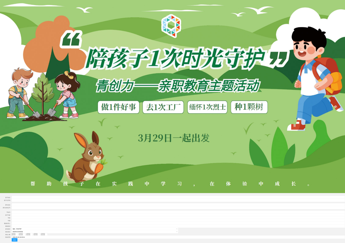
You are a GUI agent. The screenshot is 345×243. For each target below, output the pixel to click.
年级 (9, 220)
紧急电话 (7, 226)
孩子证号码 (7, 200)
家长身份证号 (6, 208)
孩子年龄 (7, 215)
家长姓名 (7, 205)
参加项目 (7, 229)
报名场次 (7, 232)
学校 (9, 218)
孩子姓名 (7, 197)
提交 (14, 240)
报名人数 (7, 234)
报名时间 (7, 237)
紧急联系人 (7, 223)
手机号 (8, 212)
